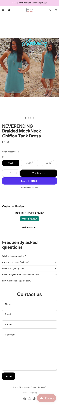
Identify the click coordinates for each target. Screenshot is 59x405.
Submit (8, 376)
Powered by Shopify (39, 387)
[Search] (9, 10)
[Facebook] (24, 398)
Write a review (29, 218)
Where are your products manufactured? (20, 274)
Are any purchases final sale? (15, 262)
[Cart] (56, 10)
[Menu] (3, 10)
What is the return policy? (14, 256)
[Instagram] (29, 398)
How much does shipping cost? (16, 281)
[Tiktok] (34, 398)
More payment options (29, 187)
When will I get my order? (14, 268)
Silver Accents (24, 387)
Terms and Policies (29, 393)
